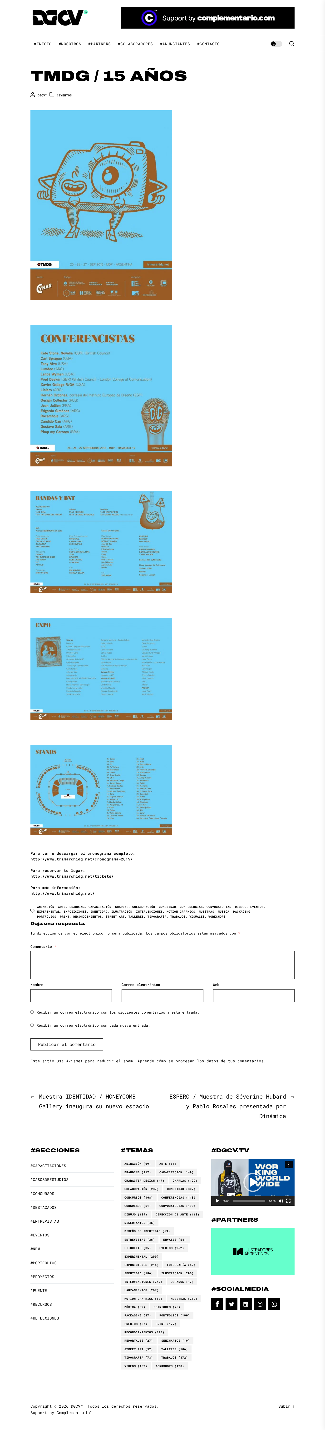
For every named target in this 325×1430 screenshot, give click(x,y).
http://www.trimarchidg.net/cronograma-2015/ (81, 858)
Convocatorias (219, 907)
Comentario (43, 946)
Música (223, 911)
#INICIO (43, 44)
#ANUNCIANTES (175, 44)
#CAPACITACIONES (48, 1165)
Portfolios (46, 916)
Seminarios (175, 1340)
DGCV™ (42, 95)
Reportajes (138, 1340)
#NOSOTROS (70, 44)
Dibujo (240, 907)
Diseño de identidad (147, 1231)
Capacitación (100, 907)
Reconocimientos (87, 916)
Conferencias (191, 907)
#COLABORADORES (135, 44)
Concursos (138, 1197)
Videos (135, 1366)
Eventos (257, 907)
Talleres (136, 916)
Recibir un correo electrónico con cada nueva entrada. (93, 1025)
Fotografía (181, 1265)
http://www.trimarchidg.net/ (62, 893)
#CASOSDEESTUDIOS (49, 1179)
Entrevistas (139, 1239)
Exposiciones (75, 911)
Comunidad (167, 907)
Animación (45, 907)
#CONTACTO (208, 44)
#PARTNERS (99, 44)
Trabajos (178, 916)
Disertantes (139, 1223)
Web (216, 984)
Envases (174, 1239)
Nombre (36, 984)
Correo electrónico (141, 984)
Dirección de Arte (177, 1214)
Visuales (197, 916)
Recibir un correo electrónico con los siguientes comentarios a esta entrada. (118, 1012)
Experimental (48, 911)
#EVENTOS (64, 95)
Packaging (241, 911)
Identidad (99, 911)
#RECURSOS (41, 1304)
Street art (115, 916)
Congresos (137, 1206)
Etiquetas (137, 1248)
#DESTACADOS (43, 1207)
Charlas (121, 907)
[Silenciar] (280, 1201)
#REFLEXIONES (44, 1317)
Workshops (217, 916)
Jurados (182, 1282)
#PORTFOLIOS (43, 1262)
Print (64, 916)
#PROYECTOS (42, 1276)
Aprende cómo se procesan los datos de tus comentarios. (202, 1060)
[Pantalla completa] (288, 1201)
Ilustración (121, 911)
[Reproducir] (217, 1201)
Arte (62, 907)
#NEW (35, 1248)
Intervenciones (149, 911)
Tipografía (157, 916)
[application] (253, 1182)
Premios (135, 1324)
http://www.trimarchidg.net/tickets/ (72, 876)
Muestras (206, 911)
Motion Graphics (181, 911)
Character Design (144, 1180)
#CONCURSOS (42, 1193)
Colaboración (143, 907)
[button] (252, 1182)
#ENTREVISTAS (44, 1221)
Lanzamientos (141, 1290)
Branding (77, 907)
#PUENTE (38, 1290)
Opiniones (167, 1307)
